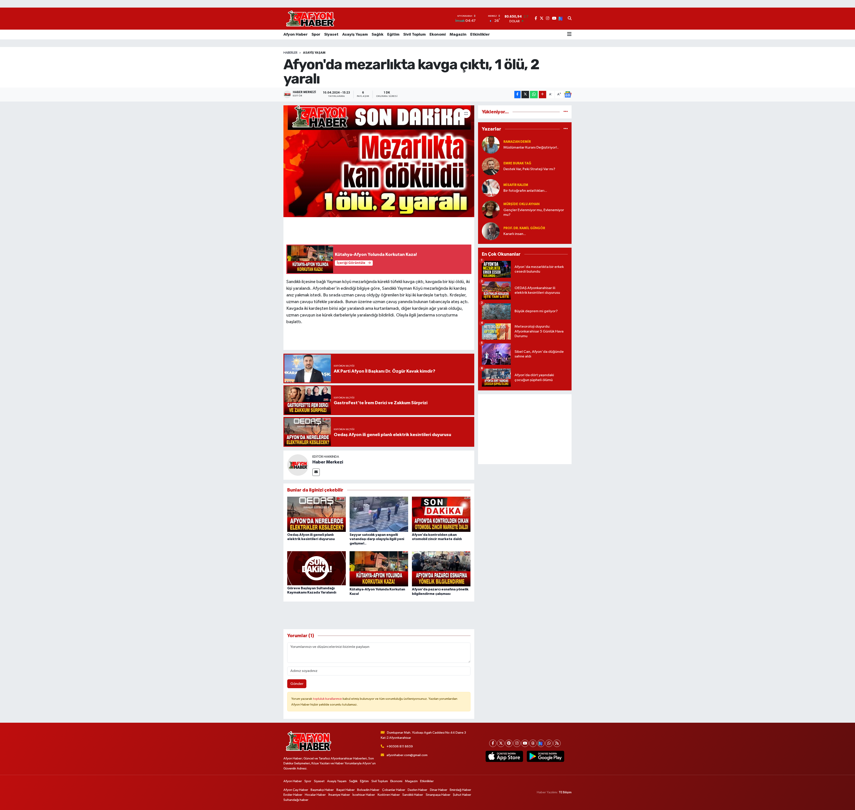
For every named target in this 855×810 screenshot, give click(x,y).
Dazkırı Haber (417, 790)
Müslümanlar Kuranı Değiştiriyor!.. (531, 147)
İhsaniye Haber (339, 794)
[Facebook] (493, 743)
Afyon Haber (295, 35)
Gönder (296, 684)
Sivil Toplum (414, 35)
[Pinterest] (509, 743)
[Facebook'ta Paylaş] (517, 94)
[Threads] (533, 743)
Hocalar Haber (315, 794)
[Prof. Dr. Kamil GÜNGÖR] (491, 231)
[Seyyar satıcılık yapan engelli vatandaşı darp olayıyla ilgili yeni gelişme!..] (379, 514)
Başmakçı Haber (322, 790)
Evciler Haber (292, 794)
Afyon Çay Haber (295, 790)
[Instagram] (517, 743)
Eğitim (393, 35)
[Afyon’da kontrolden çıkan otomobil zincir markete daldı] (441, 514)
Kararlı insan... (514, 234)
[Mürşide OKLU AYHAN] (491, 209)
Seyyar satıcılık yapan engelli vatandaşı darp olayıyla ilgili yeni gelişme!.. (377, 539)
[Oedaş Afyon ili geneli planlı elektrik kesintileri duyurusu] (316, 514)
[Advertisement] (525, 429)
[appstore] (504, 756)
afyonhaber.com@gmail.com (407, 755)
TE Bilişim (565, 792)
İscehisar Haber (363, 794)
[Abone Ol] (568, 94)
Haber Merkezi (327, 462)
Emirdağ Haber (460, 790)
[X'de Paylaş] (525, 94)
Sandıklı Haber (412, 794)
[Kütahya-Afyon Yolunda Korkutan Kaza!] (379, 569)
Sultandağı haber (295, 800)
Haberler (290, 52)
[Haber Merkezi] (298, 465)
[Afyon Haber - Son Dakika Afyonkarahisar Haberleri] (310, 18)
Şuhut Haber (462, 794)
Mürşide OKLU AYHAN (521, 204)
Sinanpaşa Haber (438, 794)
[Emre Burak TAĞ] (491, 166)
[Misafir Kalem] (491, 188)
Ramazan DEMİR (517, 141)
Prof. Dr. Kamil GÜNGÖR (524, 228)
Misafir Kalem (515, 185)
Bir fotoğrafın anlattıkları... (525, 191)
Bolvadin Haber (368, 790)
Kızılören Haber (389, 794)
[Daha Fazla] (542, 94)
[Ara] (570, 19)
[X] (501, 743)
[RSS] (557, 743)
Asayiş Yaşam (355, 35)
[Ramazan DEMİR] (491, 145)
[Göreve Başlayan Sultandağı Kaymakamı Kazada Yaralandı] (316, 568)
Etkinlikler (480, 35)
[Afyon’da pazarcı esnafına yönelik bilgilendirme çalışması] (441, 569)
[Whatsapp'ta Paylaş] (534, 94)
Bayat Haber (345, 790)
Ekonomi (438, 35)
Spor (315, 35)
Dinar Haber (438, 790)
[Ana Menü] (569, 34)
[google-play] (545, 756)
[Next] (541, 743)
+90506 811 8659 (400, 746)
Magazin (458, 35)
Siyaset (331, 35)
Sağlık (377, 35)
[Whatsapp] (549, 743)
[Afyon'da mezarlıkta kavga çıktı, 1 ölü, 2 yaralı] (378, 161)
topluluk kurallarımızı (328, 698)
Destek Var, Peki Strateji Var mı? (529, 169)
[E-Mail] (316, 472)
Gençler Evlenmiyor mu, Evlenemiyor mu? (533, 212)
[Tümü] (566, 112)
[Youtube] (525, 743)
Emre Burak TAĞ (517, 163)
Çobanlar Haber (393, 790)
